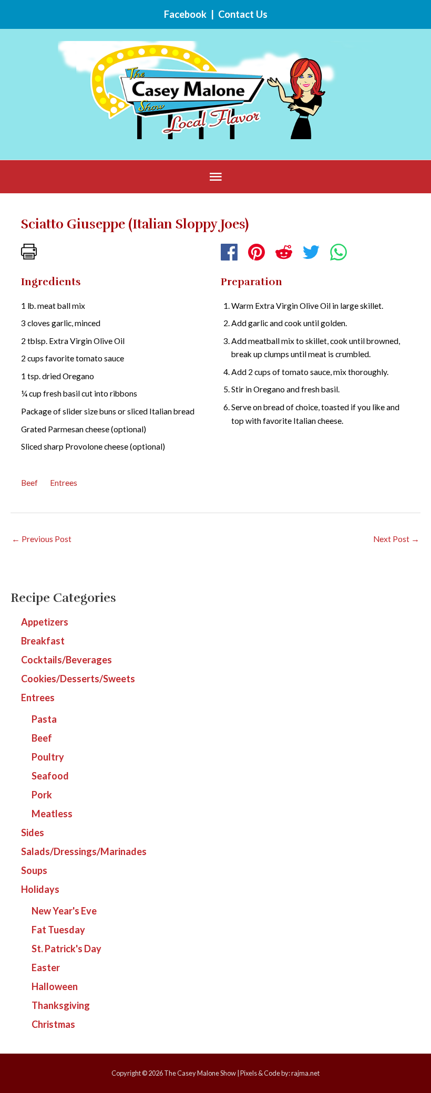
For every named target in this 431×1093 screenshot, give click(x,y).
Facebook (185, 14)
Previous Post (41, 539)
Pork (42, 794)
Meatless (52, 813)
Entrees (63, 482)
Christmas (53, 1024)
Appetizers (44, 622)
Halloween (55, 986)
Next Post (396, 539)
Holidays (40, 889)
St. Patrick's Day (66, 948)
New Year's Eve (64, 911)
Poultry (48, 757)
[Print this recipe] (29, 250)
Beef (29, 482)
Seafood (50, 776)
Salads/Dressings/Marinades (84, 851)
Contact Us (243, 14)
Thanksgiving (61, 1005)
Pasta (44, 719)
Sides (32, 832)
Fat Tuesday (58, 929)
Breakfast (43, 641)
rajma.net (305, 1073)
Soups (34, 870)
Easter (46, 967)
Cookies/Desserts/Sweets (78, 678)
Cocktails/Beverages (66, 659)
